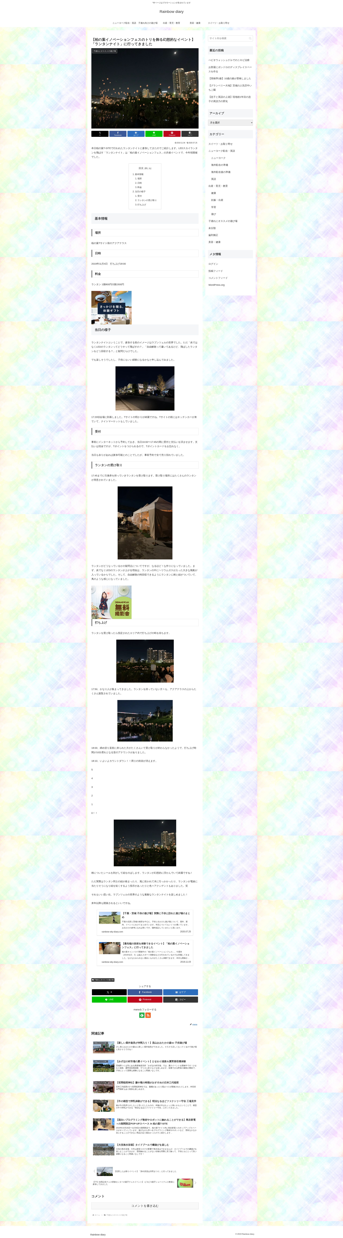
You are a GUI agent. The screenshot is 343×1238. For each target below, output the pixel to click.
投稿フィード (215, 271)
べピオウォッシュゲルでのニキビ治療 (228, 60)
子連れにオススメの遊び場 (104, 980)
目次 (141, 168)
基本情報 (139, 174)
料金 (139, 187)
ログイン (213, 264)
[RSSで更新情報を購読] (148, 1015)
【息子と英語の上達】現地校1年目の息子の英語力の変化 (229, 99)
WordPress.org (216, 285)
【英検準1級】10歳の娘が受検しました (229, 78)
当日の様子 (140, 191)
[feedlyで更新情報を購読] (142, 1015)
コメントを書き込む (145, 1205)
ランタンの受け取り (147, 200)
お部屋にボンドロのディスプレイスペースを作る (230, 69)
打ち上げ (141, 204)
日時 (139, 183)
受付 (139, 196)
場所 (139, 178)
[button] (190, 134)
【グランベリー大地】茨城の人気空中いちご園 (230, 87)
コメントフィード (218, 278)
